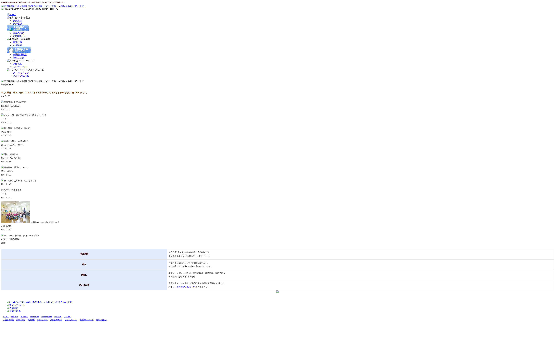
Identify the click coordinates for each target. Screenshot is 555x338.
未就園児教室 (20, 54)
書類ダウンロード (87, 320)
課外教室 (17, 63)
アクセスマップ (21, 73)
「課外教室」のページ (185, 287)
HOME (6, 317)
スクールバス (20, 66)
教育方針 (17, 20)
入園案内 (17, 45)
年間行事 (17, 42)
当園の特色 (18, 33)
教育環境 (17, 23)
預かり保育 (18, 57)
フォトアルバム (21, 76)
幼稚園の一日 (20, 36)
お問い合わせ (101, 320)
